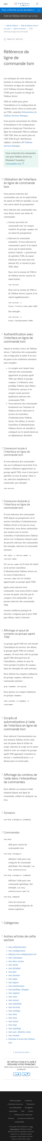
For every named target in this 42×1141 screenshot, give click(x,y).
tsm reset (12, 996)
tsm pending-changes (18, 989)
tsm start (12, 1018)
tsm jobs (12, 972)
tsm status (13, 1021)
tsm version (13, 1035)
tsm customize (15, 958)
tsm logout (13, 982)
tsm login (12, 979)
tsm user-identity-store (19, 1032)
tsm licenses (14, 975)
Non (25, 1074)
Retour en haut (22, 1052)
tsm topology (14, 1028)
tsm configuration (16, 951)
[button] (5, 39)
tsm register (14, 993)
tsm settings (14, 1011)
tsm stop (12, 1025)
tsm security (14, 1007)
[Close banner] (39, 10)
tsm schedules (15, 1004)
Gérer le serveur (20, 29)
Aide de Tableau (12, 26)
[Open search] (37, 4)
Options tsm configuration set (22, 954)
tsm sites (12, 1014)
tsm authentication (17, 947)
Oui (16, 1074)
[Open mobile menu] (5, 4)
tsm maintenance (16, 986)
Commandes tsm (14, 164)
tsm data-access (16, 961)
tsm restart (13, 1000)
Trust (22, 1111)
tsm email (13, 965)
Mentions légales (15, 1101)
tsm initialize (14, 968)
